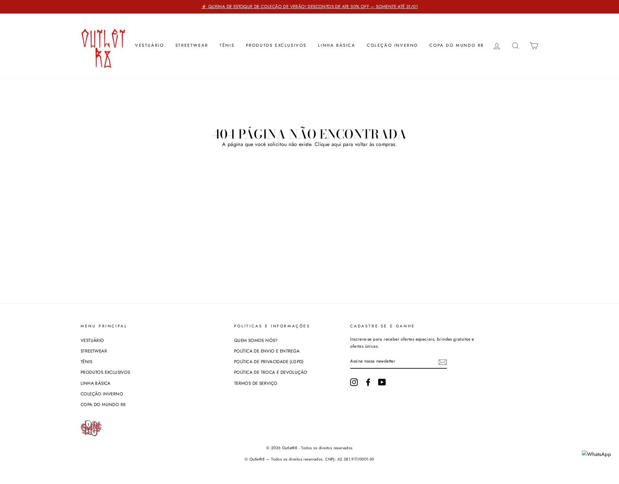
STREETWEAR (191, 45)
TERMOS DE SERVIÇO (256, 383)
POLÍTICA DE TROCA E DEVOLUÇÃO (271, 372)
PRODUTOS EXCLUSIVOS (276, 45)
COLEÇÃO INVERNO (392, 45)
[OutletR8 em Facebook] (368, 382)
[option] (309, 6)
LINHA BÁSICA (336, 45)
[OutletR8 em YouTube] (382, 382)
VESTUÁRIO (149, 45)
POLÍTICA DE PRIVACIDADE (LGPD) (269, 361)
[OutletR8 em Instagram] (354, 382)
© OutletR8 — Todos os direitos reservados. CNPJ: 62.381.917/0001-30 (309, 459)
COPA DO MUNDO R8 (456, 45)
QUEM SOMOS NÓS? (256, 340)
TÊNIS (227, 45)
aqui (336, 144)
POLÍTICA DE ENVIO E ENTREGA (267, 351)
